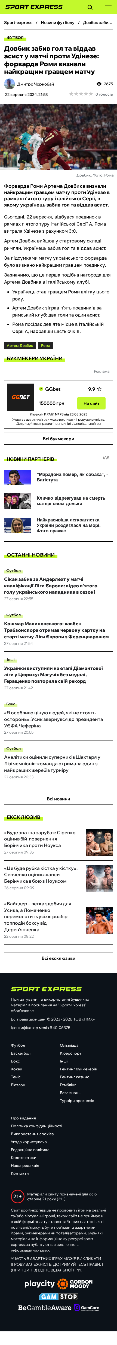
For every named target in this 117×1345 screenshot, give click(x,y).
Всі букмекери (58, 438)
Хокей (16, 1069)
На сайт (92, 403)
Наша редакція (25, 1165)
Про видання (23, 1118)
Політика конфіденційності (36, 1126)
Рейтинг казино (75, 1076)
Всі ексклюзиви (58, 958)
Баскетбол (20, 1053)
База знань (70, 1092)
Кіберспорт (70, 1053)
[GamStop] (58, 1297)
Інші (11, 659)
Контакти (20, 1173)
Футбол (15, 37)
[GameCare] (86, 1308)
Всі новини (58, 798)
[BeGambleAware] (45, 1308)
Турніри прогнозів (77, 1100)
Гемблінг (68, 1084)
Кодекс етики (23, 1157)
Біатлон (18, 1084)
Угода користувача (29, 1141)
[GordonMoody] (75, 1285)
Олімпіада (69, 1045)
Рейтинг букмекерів (78, 1069)
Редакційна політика (30, 1149)
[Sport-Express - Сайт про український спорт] (31, 7)
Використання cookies (32, 1133)
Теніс (16, 1076)
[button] (90, 8)
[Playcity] (40, 1284)
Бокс (10, 704)
